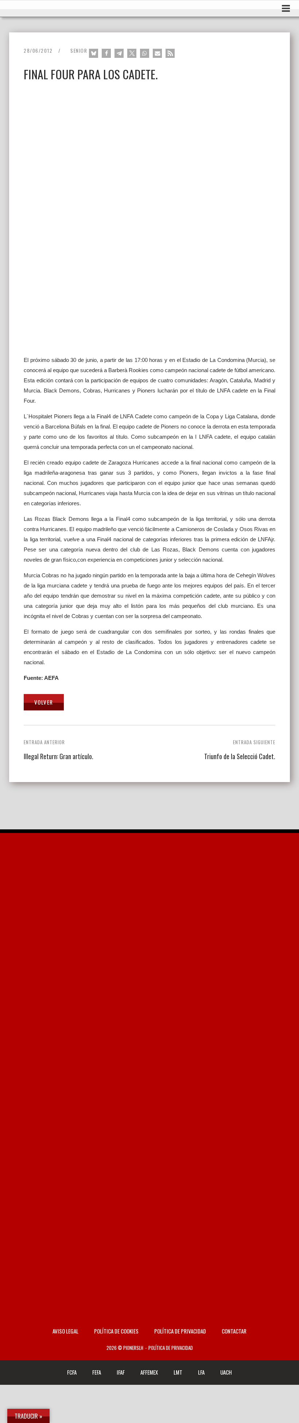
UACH (226, 1372)
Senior (78, 50)
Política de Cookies (116, 1331)
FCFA (72, 1372)
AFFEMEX (149, 1372)
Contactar (234, 1331)
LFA (201, 1372)
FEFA (96, 1372)
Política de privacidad (180, 1331)
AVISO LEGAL (65, 1331)
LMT (178, 1372)
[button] (93, 53)
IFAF (121, 1372)
